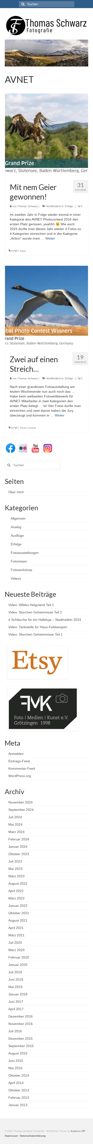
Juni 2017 (15, 1002)
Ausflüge (17, 535)
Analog (16, 527)
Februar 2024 (18, 839)
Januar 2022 (17, 906)
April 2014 (16, 1083)
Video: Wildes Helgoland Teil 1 (31, 605)
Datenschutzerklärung (33, 1135)
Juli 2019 (15, 972)
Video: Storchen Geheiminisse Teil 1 (35, 634)
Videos (16, 578)
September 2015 (21, 1046)
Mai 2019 (15, 987)
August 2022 (17, 883)
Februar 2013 (18, 1097)
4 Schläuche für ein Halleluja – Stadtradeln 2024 (44, 620)
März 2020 (16, 950)
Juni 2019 (15, 979)
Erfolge (69, 206)
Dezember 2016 (20, 1016)
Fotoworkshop (21, 570)
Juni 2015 (15, 1061)
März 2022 (16, 898)
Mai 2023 (15, 869)
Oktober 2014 (18, 1075)
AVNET (15, 251)
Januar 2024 (17, 846)
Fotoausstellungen (25, 553)
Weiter (50, 238)
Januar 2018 (17, 994)
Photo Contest (28, 427)
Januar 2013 (17, 1105)
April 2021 (16, 928)
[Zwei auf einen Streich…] (46, 307)
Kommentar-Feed (21, 768)
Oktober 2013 (18, 1090)
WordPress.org (19, 776)
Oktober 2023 (18, 854)
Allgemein (18, 518)
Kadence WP (78, 1131)
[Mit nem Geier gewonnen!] (46, 135)
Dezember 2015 (20, 1038)
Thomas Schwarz (27, 206)
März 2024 (16, 832)
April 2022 (16, 891)
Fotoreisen (19, 561)
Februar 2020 (18, 957)
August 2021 (17, 920)
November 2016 (20, 1024)
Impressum (11, 1135)
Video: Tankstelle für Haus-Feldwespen (37, 627)
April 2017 (16, 1009)
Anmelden (16, 754)
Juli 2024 (15, 817)
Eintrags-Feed (19, 761)
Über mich (16, 492)
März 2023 (16, 876)
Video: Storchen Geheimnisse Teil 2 (35, 612)
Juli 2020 (15, 942)
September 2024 (21, 810)
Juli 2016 (15, 1031)
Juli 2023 (15, 861)
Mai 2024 (15, 824)
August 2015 (17, 1053)
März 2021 (16, 935)
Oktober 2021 (18, 913)
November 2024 (20, 802)
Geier (23, 251)
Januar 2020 (17, 965)
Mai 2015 (15, 1068)
